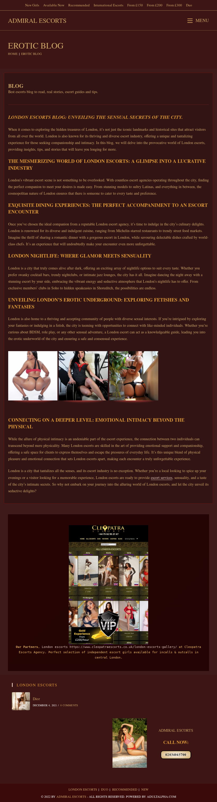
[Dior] (21, 701)
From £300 (174, 5)
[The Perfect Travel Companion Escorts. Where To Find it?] (134, 375)
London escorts (55, 647)
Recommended (79, 5)
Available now (53, 5)
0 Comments (69, 705)
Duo (189, 5)
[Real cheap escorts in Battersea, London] (83, 375)
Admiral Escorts (37, 20)
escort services (161, 477)
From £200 (154, 5)
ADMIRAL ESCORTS (176, 730)
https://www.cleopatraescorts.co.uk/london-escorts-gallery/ (123, 647)
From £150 (135, 5)
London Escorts (83, 789)
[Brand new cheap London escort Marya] (32, 375)
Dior (36, 698)
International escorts (108, 5)
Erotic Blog (31, 53)
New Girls (32, 5)
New (144, 789)
